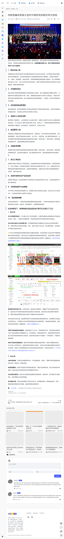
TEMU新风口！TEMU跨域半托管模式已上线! (14, 427)
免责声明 (35, 513)
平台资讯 (13, 8)
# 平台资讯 (13, 388)
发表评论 (57, 476)
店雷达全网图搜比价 (33, 324)
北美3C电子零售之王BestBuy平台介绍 (14, 448)
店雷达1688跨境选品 (34, 19)
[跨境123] (12, 514)
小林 (10, 430)
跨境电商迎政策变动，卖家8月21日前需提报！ (54, 448)
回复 (60, 488)
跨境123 (30, 430)
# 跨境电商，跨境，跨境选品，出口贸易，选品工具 (29, 388)
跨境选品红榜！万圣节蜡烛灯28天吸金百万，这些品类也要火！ (34, 448)
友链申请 (28, 513)
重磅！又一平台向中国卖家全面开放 (34, 427)
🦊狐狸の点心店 (51, 430)
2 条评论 (12, 455)
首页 (9, 8)
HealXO (16, 480)
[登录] (62, 3)
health (14, 493)
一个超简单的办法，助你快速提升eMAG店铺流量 (54, 427)
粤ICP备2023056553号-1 (26, 535)
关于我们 (42, 513)
